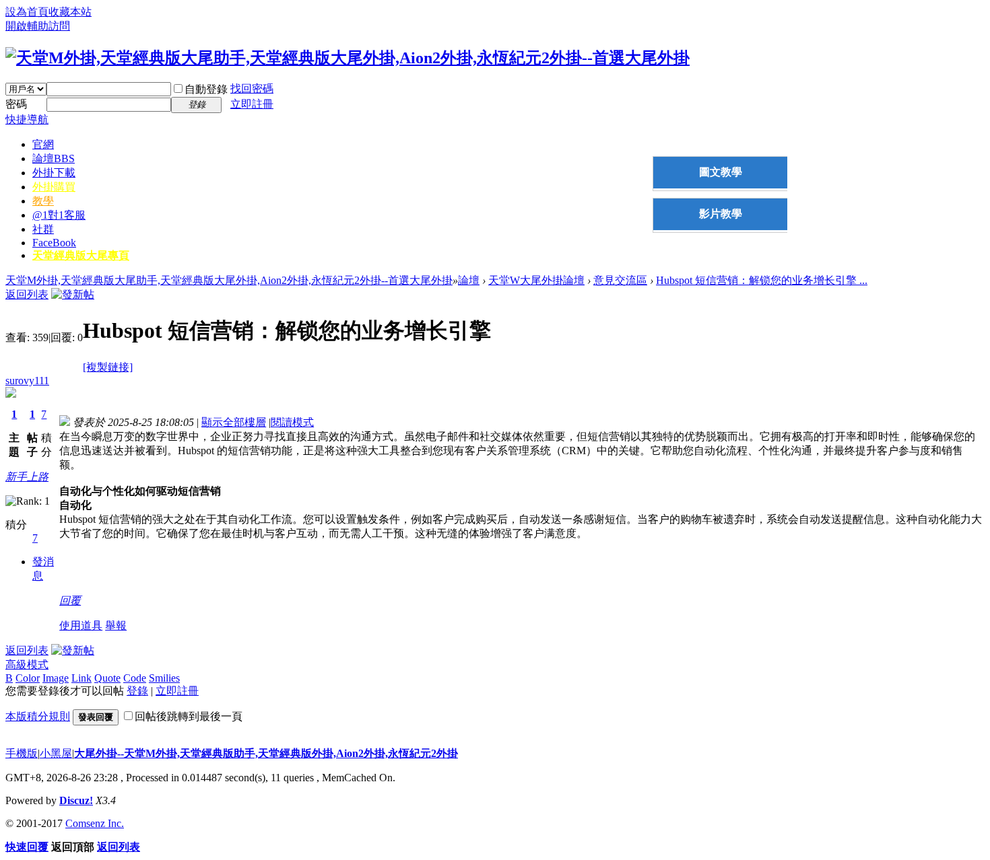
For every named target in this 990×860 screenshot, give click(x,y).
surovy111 (27, 380)
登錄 (137, 690)
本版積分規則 (37, 716)
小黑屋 (56, 753)
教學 (43, 201)
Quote (107, 678)
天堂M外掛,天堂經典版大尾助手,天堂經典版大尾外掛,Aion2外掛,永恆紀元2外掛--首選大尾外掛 (229, 280)
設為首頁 (26, 11)
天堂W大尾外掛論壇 (536, 280)
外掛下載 (53, 172)
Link (81, 678)
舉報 (116, 625)
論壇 (53, 158)
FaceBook (54, 242)
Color (27, 678)
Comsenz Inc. (94, 823)
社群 (43, 229)
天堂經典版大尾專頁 (80, 255)
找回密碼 (251, 88)
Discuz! (76, 800)
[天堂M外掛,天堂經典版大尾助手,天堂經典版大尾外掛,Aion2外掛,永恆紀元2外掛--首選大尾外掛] (347, 58)
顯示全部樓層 (233, 422)
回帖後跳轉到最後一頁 (188, 716)
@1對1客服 (59, 215)
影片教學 (720, 213)
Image (55, 678)
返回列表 (26, 294)
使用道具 (80, 625)
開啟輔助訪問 (37, 26)
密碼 (16, 104)
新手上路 (26, 476)
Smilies (164, 678)
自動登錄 (206, 89)
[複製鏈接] (108, 367)
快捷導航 (26, 119)
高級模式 (26, 664)
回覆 (70, 600)
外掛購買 (53, 186)
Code (134, 678)
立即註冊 (251, 104)
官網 (43, 144)
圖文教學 (720, 172)
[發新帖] (72, 294)
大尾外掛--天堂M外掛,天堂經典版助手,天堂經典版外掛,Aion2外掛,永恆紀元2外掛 (266, 753)
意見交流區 (620, 280)
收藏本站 (70, 11)
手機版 (21, 753)
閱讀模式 (292, 422)
